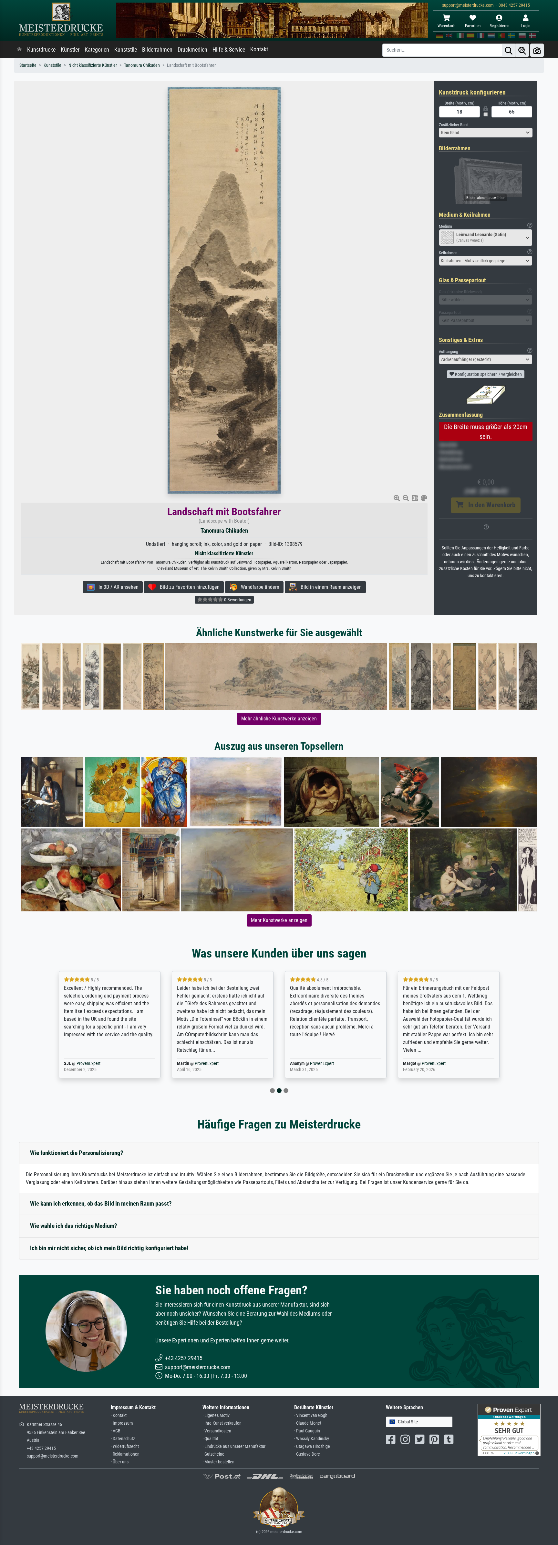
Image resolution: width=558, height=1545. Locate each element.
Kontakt (259, 49)
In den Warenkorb (489, 505)
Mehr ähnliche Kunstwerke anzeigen (279, 719)
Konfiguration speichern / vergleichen (488, 374)
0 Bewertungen (237, 599)
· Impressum (122, 1423)
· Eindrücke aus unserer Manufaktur (233, 1446)
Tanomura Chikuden (142, 65)
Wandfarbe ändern (258, 587)
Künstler (70, 49)
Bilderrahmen (157, 49)
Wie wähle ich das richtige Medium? (73, 1225)
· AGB (115, 1431)
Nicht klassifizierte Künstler (92, 65)
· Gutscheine (213, 1454)
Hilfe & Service (228, 49)
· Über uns (120, 1462)
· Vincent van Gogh (310, 1415)
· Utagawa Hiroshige (312, 1446)
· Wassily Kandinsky (311, 1438)
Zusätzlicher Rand (453, 124)
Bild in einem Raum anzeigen (329, 587)
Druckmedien (192, 49)
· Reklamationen (125, 1454)
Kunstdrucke (41, 49)
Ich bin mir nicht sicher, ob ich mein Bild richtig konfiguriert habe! (109, 1248)
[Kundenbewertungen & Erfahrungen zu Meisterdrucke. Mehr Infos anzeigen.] (509, 1430)
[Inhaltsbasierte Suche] (522, 50)
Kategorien (97, 49)
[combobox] (485, 132)
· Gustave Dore (307, 1454)
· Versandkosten (216, 1431)
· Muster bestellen (218, 1462)
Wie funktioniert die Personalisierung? (76, 1153)
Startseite (27, 65)
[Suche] (508, 50)
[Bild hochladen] (537, 50)
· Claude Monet (307, 1423)
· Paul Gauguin (307, 1431)
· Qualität (210, 1438)
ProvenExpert (99, 1063)
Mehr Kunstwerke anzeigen (279, 920)
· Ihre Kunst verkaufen (222, 1423)
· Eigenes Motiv (216, 1415)
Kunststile (125, 49)
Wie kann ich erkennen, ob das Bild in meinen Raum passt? (101, 1203)
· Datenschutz (123, 1438)
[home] (19, 50)
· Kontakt (119, 1415)
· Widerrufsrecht (125, 1446)
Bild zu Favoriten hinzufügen (188, 587)
